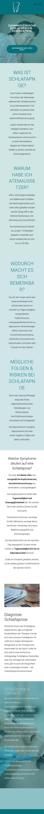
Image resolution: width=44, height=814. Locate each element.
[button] (22, 49)
